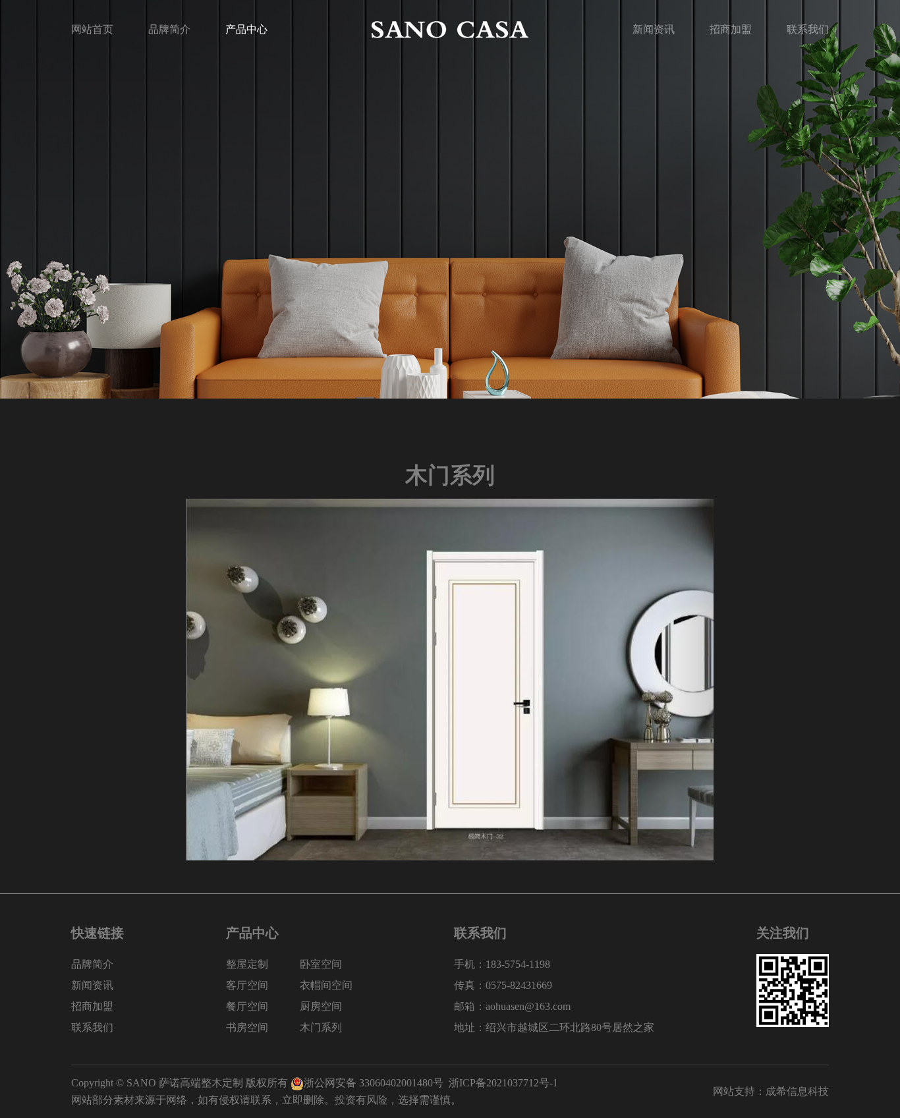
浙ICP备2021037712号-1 (503, 1082)
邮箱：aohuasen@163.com (512, 1006)
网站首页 (92, 29)
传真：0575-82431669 (503, 985)
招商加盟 (731, 29)
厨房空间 (321, 1006)
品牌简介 (169, 29)
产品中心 (246, 29)
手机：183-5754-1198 (502, 964)
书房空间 (247, 1027)
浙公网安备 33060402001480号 (373, 1082)
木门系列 (321, 1027)
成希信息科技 (797, 1091)
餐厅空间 (247, 1006)
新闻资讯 (654, 29)
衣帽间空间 (326, 985)
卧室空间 (321, 964)
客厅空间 (247, 985)
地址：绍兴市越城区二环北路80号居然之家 (554, 1027)
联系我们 (808, 29)
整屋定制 (247, 964)
